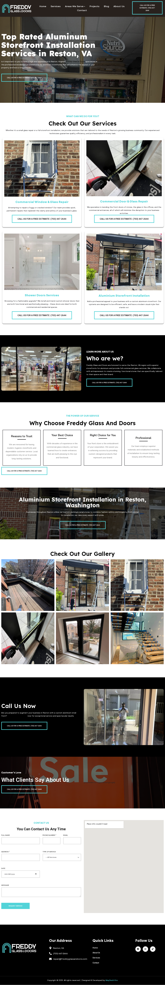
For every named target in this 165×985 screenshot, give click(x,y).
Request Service (15, 906)
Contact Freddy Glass (17, 716)
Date (3, 868)
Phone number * (49, 835)
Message (5, 885)
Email (65, 835)
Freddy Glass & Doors (75, 61)
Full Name (5, 835)
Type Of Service (49, 852)
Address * (5, 852)
